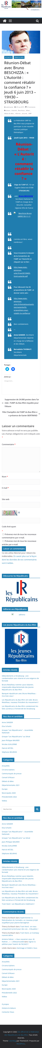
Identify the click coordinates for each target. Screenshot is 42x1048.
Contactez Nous (8, 1012)
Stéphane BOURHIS (9, 752)
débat (28, 110)
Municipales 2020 (9, 793)
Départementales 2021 (11, 785)
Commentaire (9, 444)
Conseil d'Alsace (8, 777)
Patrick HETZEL (7, 748)
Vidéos (4, 801)
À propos (5, 1004)
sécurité (24, 114)
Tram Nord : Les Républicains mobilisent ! (18, 904)
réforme (18, 114)
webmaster (9, 107)
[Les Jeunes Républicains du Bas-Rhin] (21, 646)
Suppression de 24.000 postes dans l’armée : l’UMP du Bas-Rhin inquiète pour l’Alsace (22, 403)
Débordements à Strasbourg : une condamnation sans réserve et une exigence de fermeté (20, 678)
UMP (30, 114)
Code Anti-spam (9, 526)
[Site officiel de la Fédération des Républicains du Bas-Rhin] (21, 1)
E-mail (5, 488)
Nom (5, 476)
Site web (5, 499)
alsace (8, 110)
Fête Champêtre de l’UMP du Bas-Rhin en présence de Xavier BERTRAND (19, 414)
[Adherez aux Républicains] (21, 616)
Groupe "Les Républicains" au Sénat (16, 736)
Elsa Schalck (6, 726)
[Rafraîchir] (19, 512)
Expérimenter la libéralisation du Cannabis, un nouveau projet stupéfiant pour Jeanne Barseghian (20, 920)
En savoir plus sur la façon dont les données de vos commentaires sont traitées (19, 559)
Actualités (8, 57)
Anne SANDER (7, 722)
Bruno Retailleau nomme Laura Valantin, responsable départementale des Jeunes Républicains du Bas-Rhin (18, 687)
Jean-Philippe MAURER (10, 740)
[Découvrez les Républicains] (21, 591)
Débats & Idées (19, 57)
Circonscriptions (8, 770)
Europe (4, 789)
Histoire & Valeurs (9, 1008)
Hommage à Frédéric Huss (27, 948)
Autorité (14, 110)
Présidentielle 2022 (9, 797)
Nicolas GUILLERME (9, 744)
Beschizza (21, 110)
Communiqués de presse (11, 773)
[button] (21, 42)
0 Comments (31, 107)
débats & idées (9, 114)
